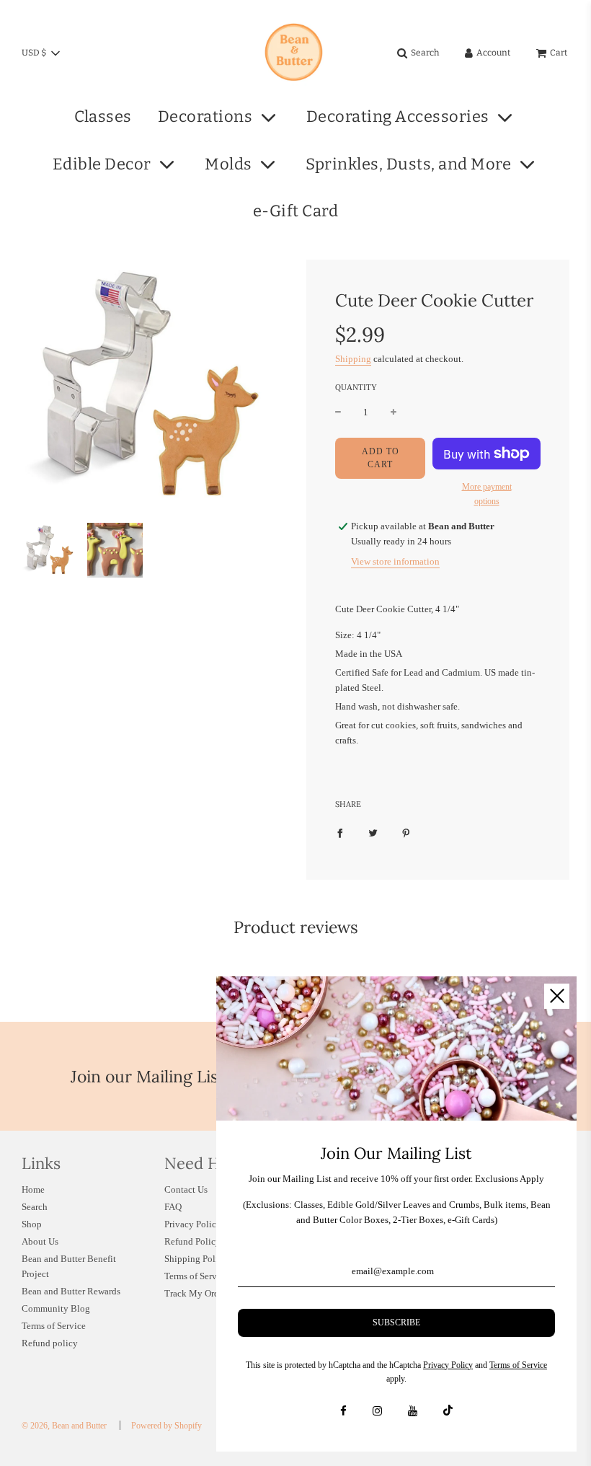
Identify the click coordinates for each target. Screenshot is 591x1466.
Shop (32, 1224)
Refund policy (50, 1343)
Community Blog (56, 1308)
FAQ (173, 1206)
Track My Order (195, 1293)
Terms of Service (54, 1325)
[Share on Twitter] (372, 832)
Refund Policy (192, 1241)
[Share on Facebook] (339, 832)
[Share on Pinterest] (406, 832)
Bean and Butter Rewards (71, 1291)
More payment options (487, 493)
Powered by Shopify (166, 1426)
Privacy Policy (192, 1224)
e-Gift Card (296, 211)
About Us (40, 1241)
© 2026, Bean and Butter (64, 1426)
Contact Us (186, 1189)
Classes (103, 116)
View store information (395, 561)
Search (35, 1206)
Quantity (356, 387)
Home (33, 1189)
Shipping (353, 358)
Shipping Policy (196, 1258)
